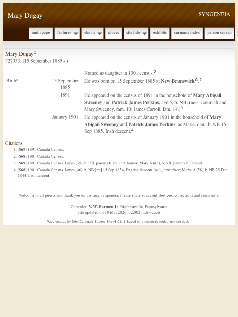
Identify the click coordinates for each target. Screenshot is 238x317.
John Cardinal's (83, 221)
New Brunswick (178, 80)
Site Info (133, 32)
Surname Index (187, 32)
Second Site (103, 221)
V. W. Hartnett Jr (103, 206)
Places (113, 32)
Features (64, 32)
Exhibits (160, 32)
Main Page (41, 32)
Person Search (219, 32)
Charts (89, 32)
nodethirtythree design (175, 221)
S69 (22, 149)
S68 (22, 156)
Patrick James (135, 102)
